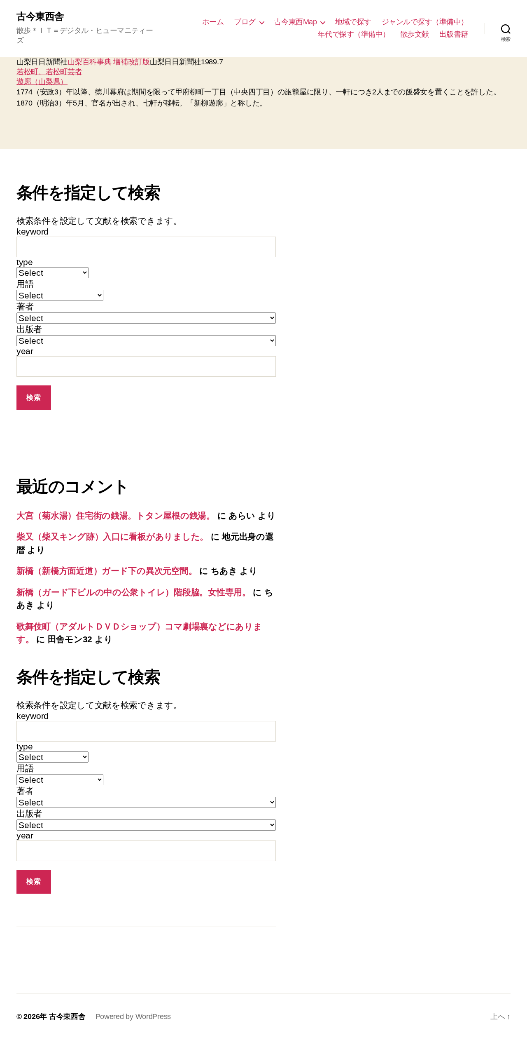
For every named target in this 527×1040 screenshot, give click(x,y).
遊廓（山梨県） (42, 81)
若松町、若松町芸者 (49, 72)
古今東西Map (295, 22)
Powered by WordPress (133, 1016)
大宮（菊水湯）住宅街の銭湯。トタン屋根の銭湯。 (115, 515)
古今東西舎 (40, 16)
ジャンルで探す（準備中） (425, 22)
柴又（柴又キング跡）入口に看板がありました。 (112, 536)
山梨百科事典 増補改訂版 (109, 62)
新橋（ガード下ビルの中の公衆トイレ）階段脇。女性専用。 (133, 592)
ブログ (245, 22)
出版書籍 (453, 34)
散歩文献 (414, 34)
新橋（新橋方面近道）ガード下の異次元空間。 (106, 570)
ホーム (213, 22)
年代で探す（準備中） (354, 34)
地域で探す (353, 22)
